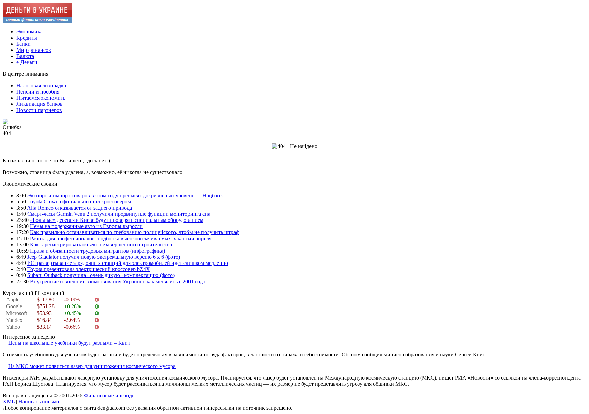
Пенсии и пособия (37, 92)
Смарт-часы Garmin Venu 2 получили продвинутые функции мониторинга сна (118, 214)
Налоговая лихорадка (41, 85)
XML (9, 401)
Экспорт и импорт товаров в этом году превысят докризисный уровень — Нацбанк (125, 195)
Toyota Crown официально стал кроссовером (79, 201)
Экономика (29, 31)
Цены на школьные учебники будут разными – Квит (69, 343)
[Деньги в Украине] (37, 21)
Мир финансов (33, 50)
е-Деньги (26, 62)
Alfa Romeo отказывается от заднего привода (79, 208)
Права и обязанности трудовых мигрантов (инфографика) (97, 251)
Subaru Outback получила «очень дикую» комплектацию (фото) (101, 275)
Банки (23, 44)
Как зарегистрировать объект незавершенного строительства (101, 244)
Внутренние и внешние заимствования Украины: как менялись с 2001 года (117, 281)
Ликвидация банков (39, 104)
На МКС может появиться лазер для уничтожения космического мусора (92, 366)
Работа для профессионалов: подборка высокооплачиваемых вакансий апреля (120, 238)
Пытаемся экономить (40, 98)
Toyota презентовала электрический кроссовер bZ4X (88, 269)
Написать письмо (38, 401)
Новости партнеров (39, 110)
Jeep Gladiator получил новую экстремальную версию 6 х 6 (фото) (103, 257)
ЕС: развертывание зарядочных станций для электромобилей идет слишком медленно (127, 263)
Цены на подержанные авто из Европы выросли (86, 226)
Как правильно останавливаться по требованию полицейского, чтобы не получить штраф (134, 232)
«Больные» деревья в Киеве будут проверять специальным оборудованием (116, 220)
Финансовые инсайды (110, 395)
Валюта (25, 56)
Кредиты (26, 38)
